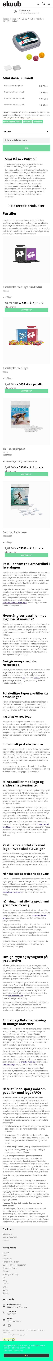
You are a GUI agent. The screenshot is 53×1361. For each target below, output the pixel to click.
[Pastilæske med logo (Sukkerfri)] (26, 259)
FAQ (4, 1277)
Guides (5, 1290)
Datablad (38, 122)
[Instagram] (9, 1326)
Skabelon (27, 122)
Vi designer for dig (10, 1274)
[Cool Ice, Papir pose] (26, 504)
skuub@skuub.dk (14, 1321)
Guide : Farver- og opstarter (14, 1265)
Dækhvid (6, 1271)
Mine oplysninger (10, 1237)
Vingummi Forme (10, 1268)
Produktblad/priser (12, 122)
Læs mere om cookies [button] (13, 1350)
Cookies (6, 1283)
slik (24, 677)
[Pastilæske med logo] (26, 340)
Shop (5, 1255)
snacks (36, 677)
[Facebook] (4, 1326)
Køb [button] (26, 148)
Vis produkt (26, 310)
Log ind (6, 1240)
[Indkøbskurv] (43, 3)
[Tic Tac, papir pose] (26, 421)
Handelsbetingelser (11, 1262)
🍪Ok (26, 1355)
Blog (5, 1280)
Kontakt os (7, 1258)
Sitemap (6, 1293)
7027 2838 (11, 1314)
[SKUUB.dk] (12, 4)
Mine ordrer (7, 1234)
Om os (5, 1287)
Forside (6, 1252)
